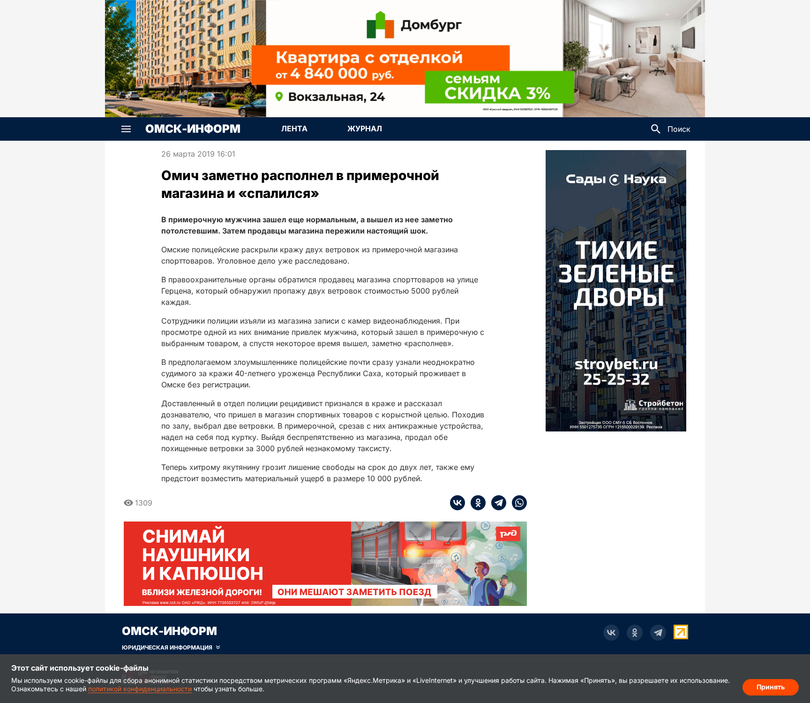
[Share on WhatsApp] (516, 502)
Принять (771, 687)
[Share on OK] (475, 502)
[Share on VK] (457, 502)
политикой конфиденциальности (140, 689)
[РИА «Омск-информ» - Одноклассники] (635, 633)
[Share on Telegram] (496, 502)
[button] (126, 129)
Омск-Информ (192, 129)
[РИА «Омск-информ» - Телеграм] (658, 633)
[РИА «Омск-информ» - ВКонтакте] (611, 633)
